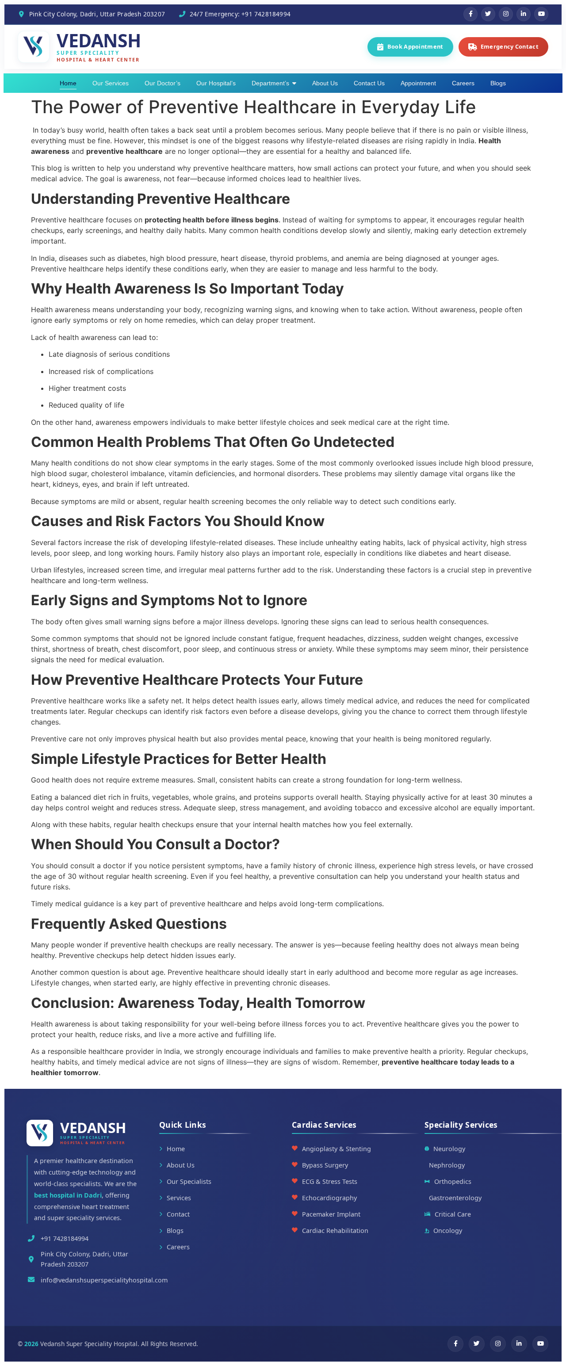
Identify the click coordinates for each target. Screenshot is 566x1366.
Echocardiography (329, 1198)
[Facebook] (470, 14)
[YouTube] (541, 14)
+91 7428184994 (64, 1238)
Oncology (447, 1230)
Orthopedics (452, 1181)
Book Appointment (415, 46)
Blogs (175, 1230)
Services (179, 1198)
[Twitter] (488, 14)
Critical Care (453, 1214)
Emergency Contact (510, 46)
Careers (178, 1247)
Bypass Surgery (325, 1165)
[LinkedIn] (523, 14)
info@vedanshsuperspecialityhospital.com (104, 1280)
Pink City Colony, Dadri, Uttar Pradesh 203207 (97, 14)
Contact (178, 1214)
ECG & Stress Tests (329, 1181)
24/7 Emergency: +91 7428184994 (240, 14)
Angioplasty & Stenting (336, 1149)
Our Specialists (189, 1181)
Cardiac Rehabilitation (335, 1230)
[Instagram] (506, 14)
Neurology (449, 1149)
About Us (181, 1165)
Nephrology (447, 1165)
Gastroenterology (455, 1198)
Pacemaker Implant (331, 1214)
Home (176, 1149)
